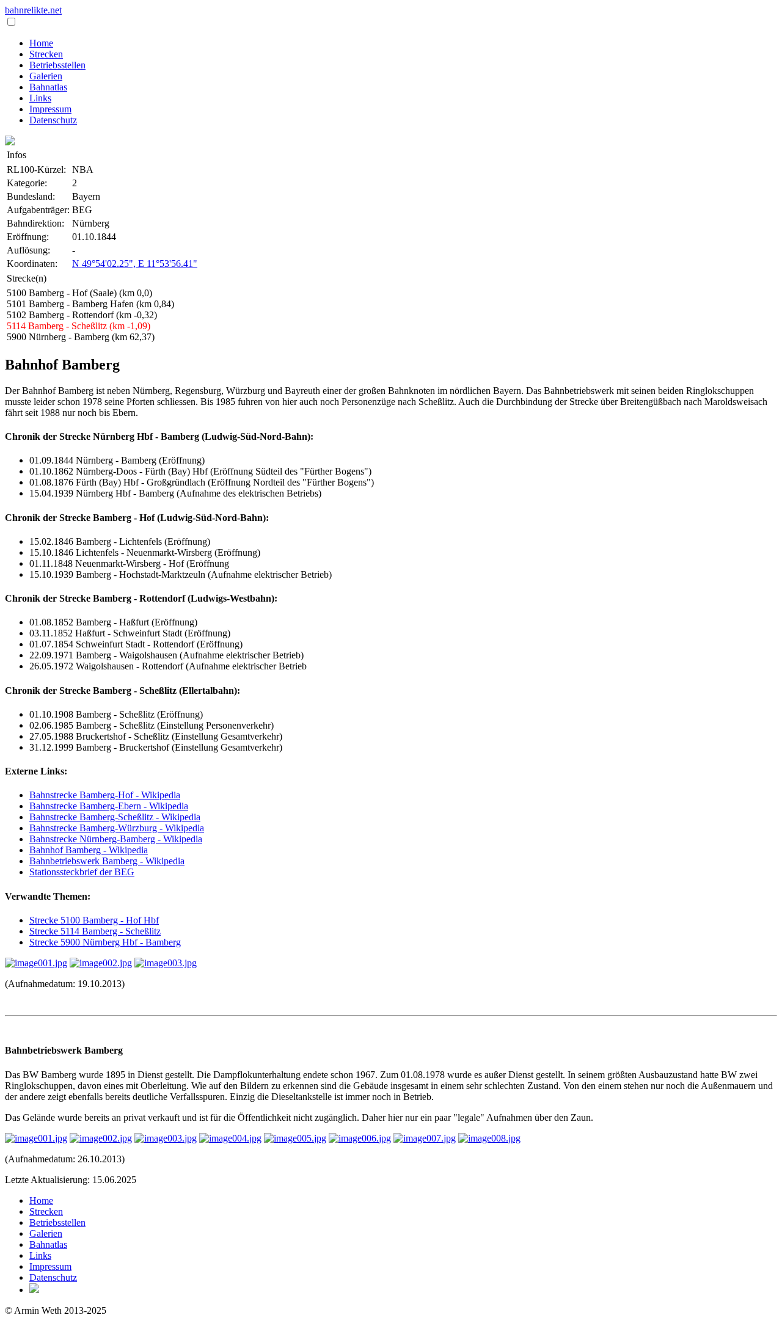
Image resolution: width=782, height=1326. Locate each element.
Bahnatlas (48, 87)
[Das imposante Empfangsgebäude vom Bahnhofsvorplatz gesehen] (36, 963)
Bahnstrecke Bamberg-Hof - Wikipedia (104, 795)
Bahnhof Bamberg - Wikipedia (88, 850)
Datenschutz (53, 120)
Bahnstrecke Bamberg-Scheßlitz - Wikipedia (114, 817)
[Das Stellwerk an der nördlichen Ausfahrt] (165, 963)
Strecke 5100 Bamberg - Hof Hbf (94, 920)
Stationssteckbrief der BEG (81, 872)
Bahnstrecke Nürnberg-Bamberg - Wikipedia (115, 839)
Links (40, 98)
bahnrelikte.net (33, 10)
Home (41, 43)
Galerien (45, 76)
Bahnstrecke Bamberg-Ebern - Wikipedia (108, 806)
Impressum (50, 109)
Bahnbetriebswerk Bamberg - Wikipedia (107, 861)
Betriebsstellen (57, 65)
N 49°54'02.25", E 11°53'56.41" (134, 263)
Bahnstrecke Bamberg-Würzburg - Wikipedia (116, 828)
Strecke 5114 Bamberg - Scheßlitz (95, 931)
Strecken (46, 54)
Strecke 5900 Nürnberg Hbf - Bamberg (105, 942)
